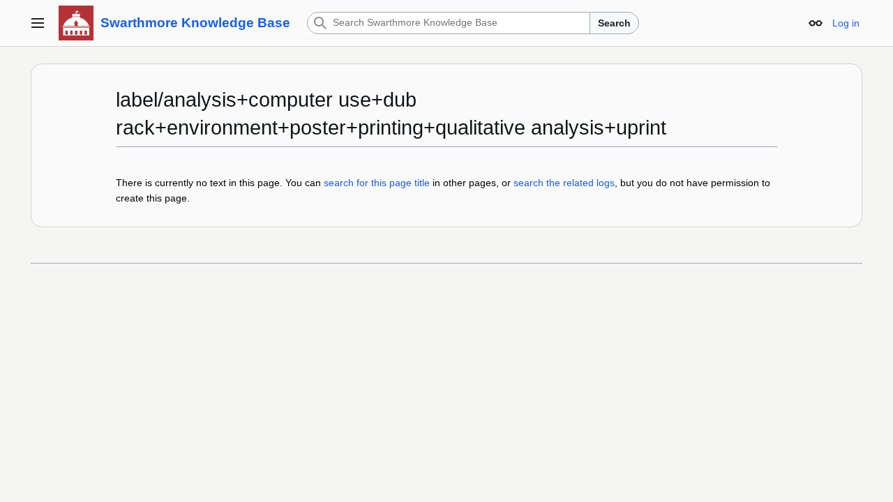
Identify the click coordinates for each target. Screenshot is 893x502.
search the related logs (564, 182)
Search (614, 23)
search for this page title (377, 182)
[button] (38, 23)
